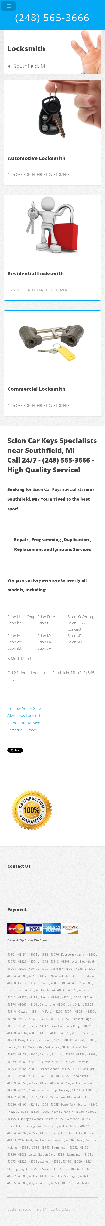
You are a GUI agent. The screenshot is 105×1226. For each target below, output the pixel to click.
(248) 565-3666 (52, 17)
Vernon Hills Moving (23, 722)
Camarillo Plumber (22, 729)
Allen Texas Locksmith (24, 715)
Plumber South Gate (24, 708)
